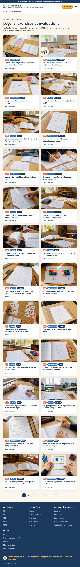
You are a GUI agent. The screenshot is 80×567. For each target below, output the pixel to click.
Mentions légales (10, 545)
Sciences (32, 518)
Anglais (32, 525)
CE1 (4, 514)
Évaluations (59, 518)
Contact (6, 541)
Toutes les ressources (63, 525)
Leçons (57, 511)
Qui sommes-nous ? (11, 538)
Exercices (58, 514)
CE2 (4, 518)
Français (32, 511)
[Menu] (76, 6)
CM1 (5, 521)
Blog (5, 534)
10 (55, 495)
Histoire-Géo (34, 521)
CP (4, 511)
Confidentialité (9, 548)
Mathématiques (35, 514)
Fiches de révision (61, 521)
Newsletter (67, 6)
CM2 (5, 525)
